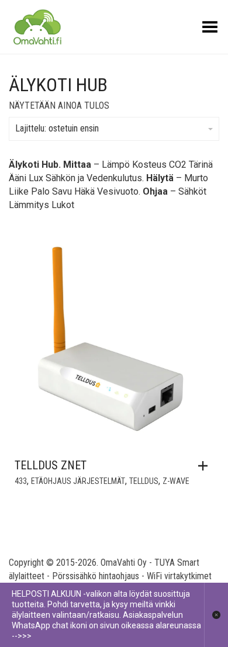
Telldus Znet (51, 465)
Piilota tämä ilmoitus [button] (216, 615)
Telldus (143, 481)
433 (21, 481)
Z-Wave (176, 481)
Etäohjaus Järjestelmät (78, 481)
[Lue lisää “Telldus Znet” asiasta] (205, 466)
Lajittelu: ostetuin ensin (57, 128)
